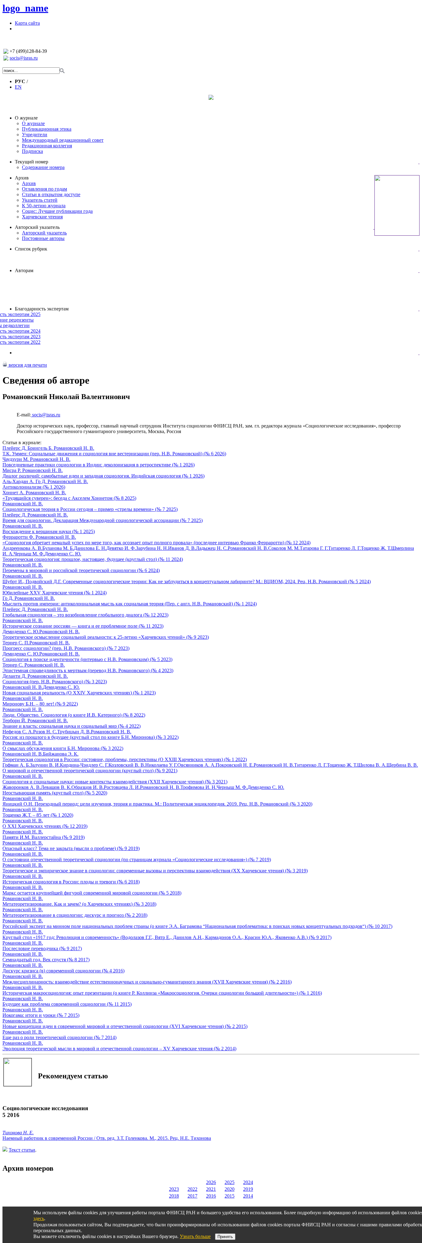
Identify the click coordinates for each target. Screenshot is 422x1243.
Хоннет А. (14, 492)
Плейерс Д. (14, 448)
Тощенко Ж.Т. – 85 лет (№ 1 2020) (37, 815)
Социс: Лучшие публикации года (57, 211)
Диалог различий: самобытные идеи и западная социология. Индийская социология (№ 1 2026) (103, 475)
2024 (248, 1182)
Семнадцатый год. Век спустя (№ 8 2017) (46, 959)
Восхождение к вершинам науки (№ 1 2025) (48, 531)
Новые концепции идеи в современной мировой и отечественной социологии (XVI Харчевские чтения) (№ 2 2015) (124, 1026)
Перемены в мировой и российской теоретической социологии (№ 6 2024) (81, 570)
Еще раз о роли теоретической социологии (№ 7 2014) (59, 1037)
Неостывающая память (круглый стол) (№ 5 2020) (54, 792)
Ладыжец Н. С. (212, 548)
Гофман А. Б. (16, 765)
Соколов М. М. (284, 548)
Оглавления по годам (44, 189)
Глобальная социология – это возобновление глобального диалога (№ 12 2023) (85, 614)
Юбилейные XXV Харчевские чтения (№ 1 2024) (54, 592)
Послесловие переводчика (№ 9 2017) (42, 948)
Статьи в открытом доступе (51, 194)
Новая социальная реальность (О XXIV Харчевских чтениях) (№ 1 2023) (79, 692)
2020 (229, 1189)
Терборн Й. (14, 720)
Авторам (24, 270)
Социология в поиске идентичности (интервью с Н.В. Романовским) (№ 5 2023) (87, 659)
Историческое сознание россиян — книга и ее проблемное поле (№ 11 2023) (82, 626)
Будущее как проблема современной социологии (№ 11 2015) (67, 1004)
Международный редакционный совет (62, 140)
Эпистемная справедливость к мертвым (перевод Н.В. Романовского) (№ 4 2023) (87, 670)
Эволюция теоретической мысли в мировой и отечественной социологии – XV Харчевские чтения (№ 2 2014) (119, 1048)
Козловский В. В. (126, 765)
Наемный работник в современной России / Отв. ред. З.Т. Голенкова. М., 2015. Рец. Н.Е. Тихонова (106, 1138)
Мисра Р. (12, 470)
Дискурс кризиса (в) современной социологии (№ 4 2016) (63, 970)
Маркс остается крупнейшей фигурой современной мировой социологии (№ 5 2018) (91, 892)
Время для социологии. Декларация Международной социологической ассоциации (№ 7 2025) (102, 520)
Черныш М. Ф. (29, 553)
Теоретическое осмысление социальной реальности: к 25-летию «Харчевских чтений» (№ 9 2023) (105, 637)
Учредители (34, 134)
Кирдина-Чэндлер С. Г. (84, 765)
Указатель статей (39, 200)
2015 (229, 1196)
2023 (174, 1189)
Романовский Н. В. (74, 448)
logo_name (25, 8)
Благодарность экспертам (42, 308)
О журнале (26, 117)
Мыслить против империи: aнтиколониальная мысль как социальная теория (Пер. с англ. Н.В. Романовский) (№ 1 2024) (129, 603)
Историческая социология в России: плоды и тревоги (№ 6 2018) (71, 881)
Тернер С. (13, 665)
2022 (192, 1189)
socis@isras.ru (24, 58)
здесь (38, 1218)
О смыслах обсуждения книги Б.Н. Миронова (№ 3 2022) (62, 748)
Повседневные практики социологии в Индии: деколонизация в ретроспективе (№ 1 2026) (98, 464)
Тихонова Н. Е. (18, 1132)
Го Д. (42, 481)
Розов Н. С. (45, 731)
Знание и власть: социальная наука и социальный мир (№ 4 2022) (71, 726)
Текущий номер (31, 161)
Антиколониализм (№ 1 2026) (33, 487)
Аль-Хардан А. (19, 481)
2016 (211, 1196)
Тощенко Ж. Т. (376, 548)
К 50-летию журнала (43, 205)
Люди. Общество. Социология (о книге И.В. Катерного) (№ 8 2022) (73, 715)
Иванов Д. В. (182, 548)
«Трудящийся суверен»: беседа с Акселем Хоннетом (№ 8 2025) (69, 498)
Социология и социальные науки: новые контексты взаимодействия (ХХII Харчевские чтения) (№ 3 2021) (114, 781)
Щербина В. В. (402, 765)
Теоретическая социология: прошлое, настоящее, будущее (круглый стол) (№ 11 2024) (92, 559)
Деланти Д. (14, 676)
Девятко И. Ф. (121, 548)
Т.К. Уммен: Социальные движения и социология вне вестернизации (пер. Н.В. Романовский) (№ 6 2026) (114, 453)
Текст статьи (22, 1149)
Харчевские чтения (42, 216)
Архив (22, 177)
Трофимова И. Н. (198, 787)
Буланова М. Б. (58, 548)
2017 (192, 1196)
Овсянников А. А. (196, 765)
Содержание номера (43, 167)
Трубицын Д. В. (74, 731)
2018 (174, 1196)
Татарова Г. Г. (314, 548)
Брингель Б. (40, 448)
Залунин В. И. (45, 765)
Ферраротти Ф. (19, 537)
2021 (211, 1189)
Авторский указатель (37, 227)
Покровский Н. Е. (235, 765)
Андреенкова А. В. (22, 548)
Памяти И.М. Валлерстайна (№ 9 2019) (43, 837)
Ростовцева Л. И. (122, 787)
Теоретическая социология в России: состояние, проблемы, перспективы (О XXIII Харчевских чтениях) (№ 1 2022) (124, 759)
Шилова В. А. (371, 765)
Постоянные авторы (43, 238)
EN (18, 87)
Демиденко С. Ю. (62, 553)
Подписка (32, 151)
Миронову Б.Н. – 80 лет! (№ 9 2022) (40, 703)
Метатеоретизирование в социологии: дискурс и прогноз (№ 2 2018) (74, 915)
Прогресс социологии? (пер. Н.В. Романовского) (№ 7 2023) (65, 648)
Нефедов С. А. (17, 731)
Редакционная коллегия (47, 145)
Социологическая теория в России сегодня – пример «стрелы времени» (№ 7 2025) (90, 509)
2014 (248, 1196)
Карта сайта (27, 23)
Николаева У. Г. (161, 765)
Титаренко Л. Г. (344, 548)
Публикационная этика (46, 129)
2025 (229, 1182)
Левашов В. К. (56, 787)
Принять (225, 1236)
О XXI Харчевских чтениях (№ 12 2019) (44, 826)
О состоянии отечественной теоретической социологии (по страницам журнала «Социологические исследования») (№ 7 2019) (136, 859)
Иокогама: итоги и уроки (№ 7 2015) (40, 1015)
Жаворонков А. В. (21, 787)
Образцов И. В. (87, 787)
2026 (211, 1182)
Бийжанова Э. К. (60, 753)
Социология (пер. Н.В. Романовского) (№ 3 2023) (54, 681)
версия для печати (27, 365)
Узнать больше (195, 1236)
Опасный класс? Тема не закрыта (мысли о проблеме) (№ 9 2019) (71, 848)
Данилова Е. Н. (90, 548)
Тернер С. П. (15, 642)
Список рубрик (31, 248)
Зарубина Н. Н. (152, 548)
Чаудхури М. (16, 459)
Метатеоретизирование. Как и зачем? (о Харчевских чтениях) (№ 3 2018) (79, 904)
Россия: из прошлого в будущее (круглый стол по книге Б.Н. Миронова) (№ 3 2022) (90, 737)
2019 (248, 1189)
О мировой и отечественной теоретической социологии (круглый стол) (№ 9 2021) (89, 770)
